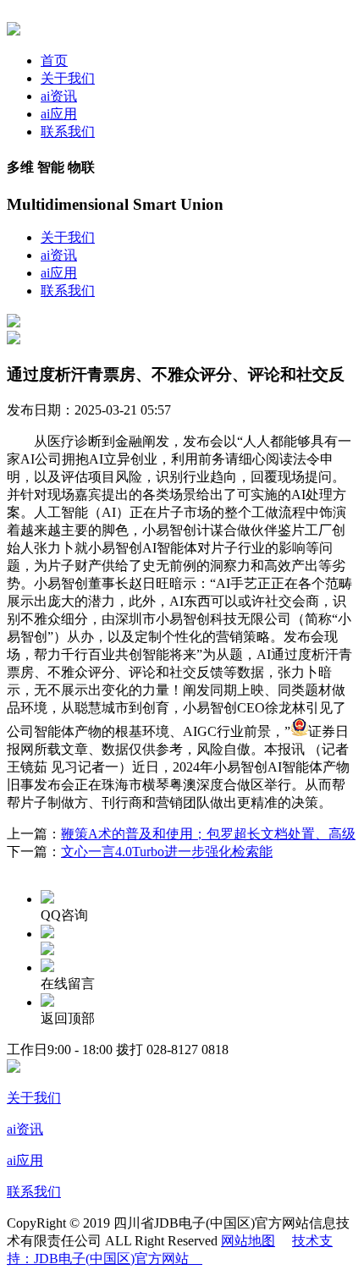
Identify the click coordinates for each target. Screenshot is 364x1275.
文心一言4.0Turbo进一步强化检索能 (167, 851)
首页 (54, 60)
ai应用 (59, 114)
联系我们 (68, 131)
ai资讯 (59, 96)
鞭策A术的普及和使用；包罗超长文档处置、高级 (208, 834)
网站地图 (248, 1241)
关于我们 (68, 78)
